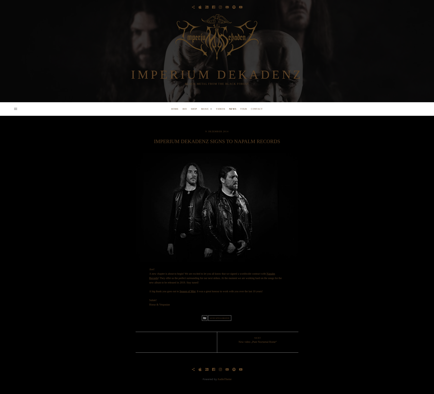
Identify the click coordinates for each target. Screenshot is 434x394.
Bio (185, 109)
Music (207, 110)
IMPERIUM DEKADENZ (217, 74)
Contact (257, 109)
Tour (243, 109)
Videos (220, 109)
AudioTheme (224, 379)
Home (175, 109)
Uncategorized (220, 318)
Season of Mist (187, 291)
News (232, 109)
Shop (194, 109)
